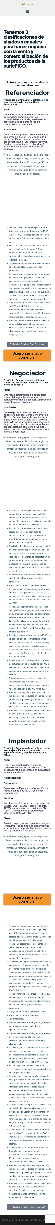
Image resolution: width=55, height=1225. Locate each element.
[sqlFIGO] (27, 4)
